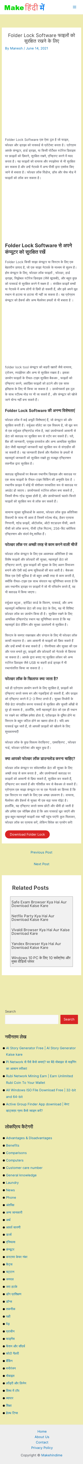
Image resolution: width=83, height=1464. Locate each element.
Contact (42, 1442)
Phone (11, 1197)
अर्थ (8, 1220)
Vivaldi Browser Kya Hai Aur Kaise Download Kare (40, 932)
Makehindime (51, 1455)
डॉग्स (9, 1301)
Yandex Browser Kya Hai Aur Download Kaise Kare (36, 945)
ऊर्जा (9, 1234)
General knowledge (21, 1175)
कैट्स (9, 1264)
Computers (15, 1160)
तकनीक (10, 1309)
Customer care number (24, 1168)
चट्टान (10, 1272)
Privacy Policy (42, 1448)
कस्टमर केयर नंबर (16, 1257)
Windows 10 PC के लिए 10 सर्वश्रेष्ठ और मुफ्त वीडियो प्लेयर (41, 959)
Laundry (12, 1183)
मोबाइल (10, 1376)
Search (10, 1011)
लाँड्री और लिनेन (16, 1383)
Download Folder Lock (27, 834)
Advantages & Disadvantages (29, 1138)
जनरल (10, 1279)
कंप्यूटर (10, 1249)
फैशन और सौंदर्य (15, 1346)
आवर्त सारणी (13, 1227)
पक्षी (8, 1316)
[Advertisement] (41, 95)
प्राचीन (10, 1331)
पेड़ (8, 1324)
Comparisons (16, 1153)
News (10, 1190)
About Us (42, 1437)
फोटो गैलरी (12, 1353)
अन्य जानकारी (14, 1212)
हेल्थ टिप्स (12, 1413)
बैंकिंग (9, 1361)
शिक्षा (9, 1405)
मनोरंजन (11, 1368)
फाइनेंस (10, 1339)
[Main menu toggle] (74, 7)
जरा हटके (11, 1287)
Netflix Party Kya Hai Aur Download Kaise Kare (32, 918)
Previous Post (41, 852)
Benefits (12, 1145)
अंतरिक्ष (10, 1205)
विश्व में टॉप (12, 1391)
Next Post (41, 864)
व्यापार (9, 1398)
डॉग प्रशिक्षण (13, 1294)
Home (42, 1431)
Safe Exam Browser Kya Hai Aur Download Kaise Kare (39, 904)
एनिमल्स (10, 1242)
